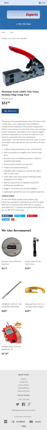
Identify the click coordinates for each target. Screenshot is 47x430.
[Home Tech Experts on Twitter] (17, 405)
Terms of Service (23, 391)
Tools (11, 32)
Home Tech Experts (25, 417)
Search (23, 379)
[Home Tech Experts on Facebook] (23, 405)
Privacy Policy (23, 385)
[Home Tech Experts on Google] (29, 405)
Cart (43, 3)
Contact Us (23, 382)
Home (3, 32)
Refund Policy (23, 388)
